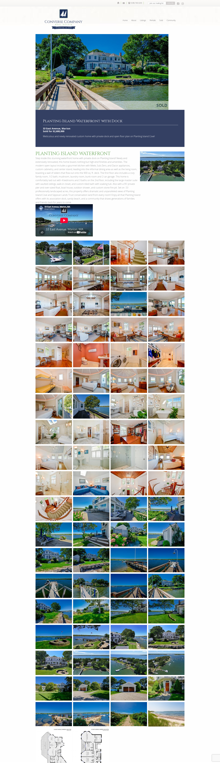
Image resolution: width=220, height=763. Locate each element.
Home (118, 3)
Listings (143, 15)
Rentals (153, 15)
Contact (123, 3)
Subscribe (170, 3)
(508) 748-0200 (136, 3)
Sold (161, 15)
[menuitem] (118, 3)
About (133, 15)
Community (171, 15)
